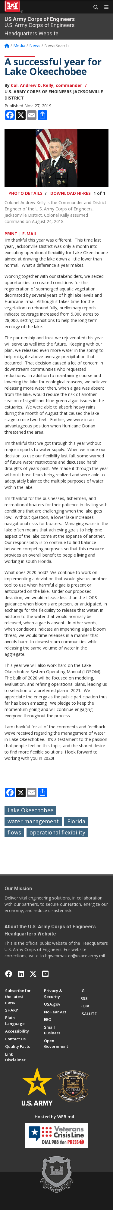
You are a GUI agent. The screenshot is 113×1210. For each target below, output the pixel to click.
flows (14, 832)
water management (33, 821)
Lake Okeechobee (30, 810)
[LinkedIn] (21, 973)
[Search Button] (93, 7)
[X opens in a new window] (33, 973)
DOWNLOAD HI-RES (70, 193)
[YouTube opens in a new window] (45, 973)
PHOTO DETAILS (25, 193)
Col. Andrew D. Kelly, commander (46, 85)
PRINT (11, 233)
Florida (76, 821)
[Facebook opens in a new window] (8, 973)
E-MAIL (29, 233)
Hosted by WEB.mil (54, 1116)
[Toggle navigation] (103, 7)
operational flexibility (57, 832)
